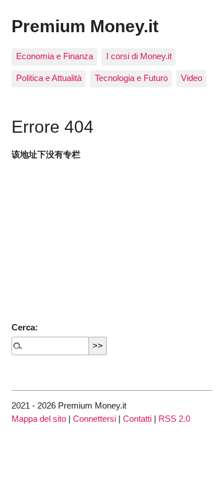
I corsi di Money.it (139, 56)
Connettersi (94, 419)
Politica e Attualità (49, 78)
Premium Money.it (85, 26)
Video (191, 78)
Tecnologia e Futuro (131, 78)
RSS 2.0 (174, 419)
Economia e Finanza (54, 56)
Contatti (137, 419)
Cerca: (24, 327)
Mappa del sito (38, 419)
